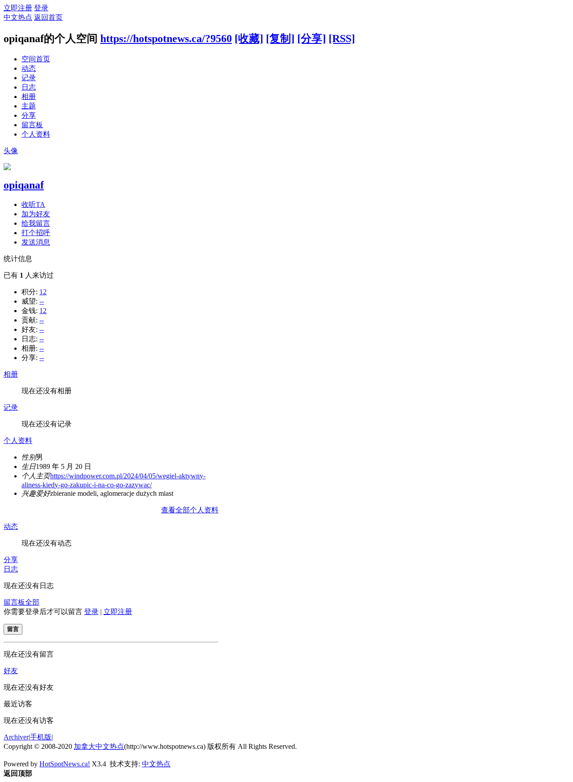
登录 (41, 8)
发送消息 (35, 242)
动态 (28, 68)
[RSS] (342, 38)
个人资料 (35, 134)
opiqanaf (24, 185)
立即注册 (18, 8)
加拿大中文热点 (99, 746)
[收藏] (249, 38)
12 (43, 292)
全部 (32, 602)
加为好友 (35, 214)
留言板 (32, 125)
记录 (28, 78)
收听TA (33, 204)
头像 (11, 151)
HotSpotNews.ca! (64, 764)
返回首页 (48, 17)
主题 (28, 106)
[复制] (280, 38)
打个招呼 (35, 232)
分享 (28, 115)
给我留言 (35, 223)
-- (41, 301)
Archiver (16, 737)
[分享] (311, 38)
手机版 (40, 737)
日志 (28, 87)
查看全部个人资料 (189, 510)
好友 (11, 671)
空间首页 (35, 59)
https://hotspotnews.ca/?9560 (166, 38)
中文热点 (18, 17)
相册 (28, 96)
